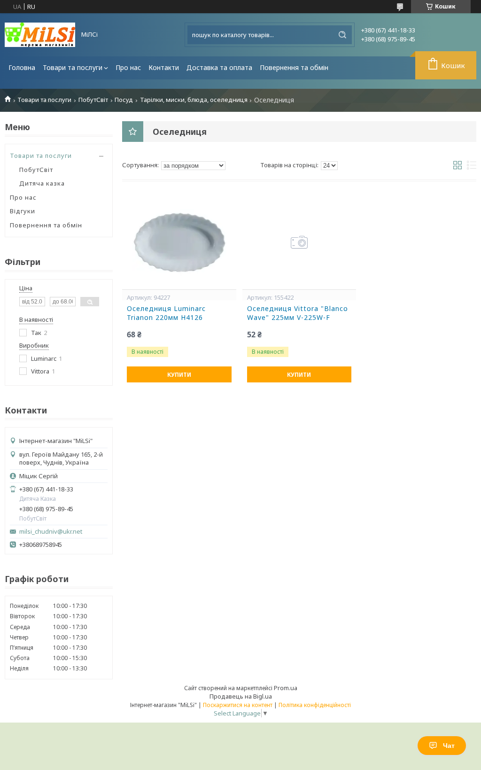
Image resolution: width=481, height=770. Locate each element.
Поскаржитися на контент (237, 705)
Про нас (128, 67)
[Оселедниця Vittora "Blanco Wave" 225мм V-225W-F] (299, 242)
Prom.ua (285, 688)
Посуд (124, 100)
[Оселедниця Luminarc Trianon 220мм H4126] (179, 242)
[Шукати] (342, 34)
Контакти (163, 67)
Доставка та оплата (219, 67)
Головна (21, 67)
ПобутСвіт (93, 100)
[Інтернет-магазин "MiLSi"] (40, 35)
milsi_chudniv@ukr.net (50, 532)
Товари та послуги (72, 67)
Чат (449, 745)
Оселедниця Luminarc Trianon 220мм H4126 (166, 313)
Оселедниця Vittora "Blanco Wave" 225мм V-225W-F (297, 313)
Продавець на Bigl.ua (240, 696)
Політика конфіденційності (315, 705)
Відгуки (22, 211)
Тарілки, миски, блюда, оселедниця (194, 100)
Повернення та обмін (294, 67)
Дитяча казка (42, 183)
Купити (179, 375)
